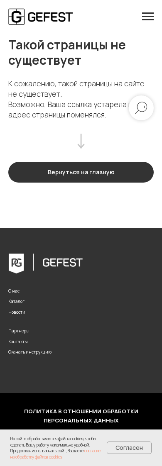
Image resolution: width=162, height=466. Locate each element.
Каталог (16, 301)
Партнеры (18, 331)
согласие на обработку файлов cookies (55, 454)
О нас (14, 291)
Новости (16, 312)
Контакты (18, 341)
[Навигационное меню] (148, 16)
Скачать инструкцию (30, 352)
